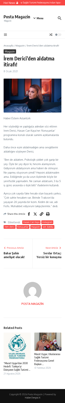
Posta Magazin (17, 16)
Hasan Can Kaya (31, 222)
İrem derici (10, 226)
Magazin (20, 45)
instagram (47, 222)
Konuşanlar (23, 226)
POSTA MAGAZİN (32, 304)
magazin (35, 226)
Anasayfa (8, 45)
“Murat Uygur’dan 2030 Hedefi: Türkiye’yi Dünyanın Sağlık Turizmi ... (17, 366)
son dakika (48, 226)
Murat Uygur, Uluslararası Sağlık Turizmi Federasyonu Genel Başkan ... (47, 359)
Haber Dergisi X (32, 397)
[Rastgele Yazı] (50, 34)
